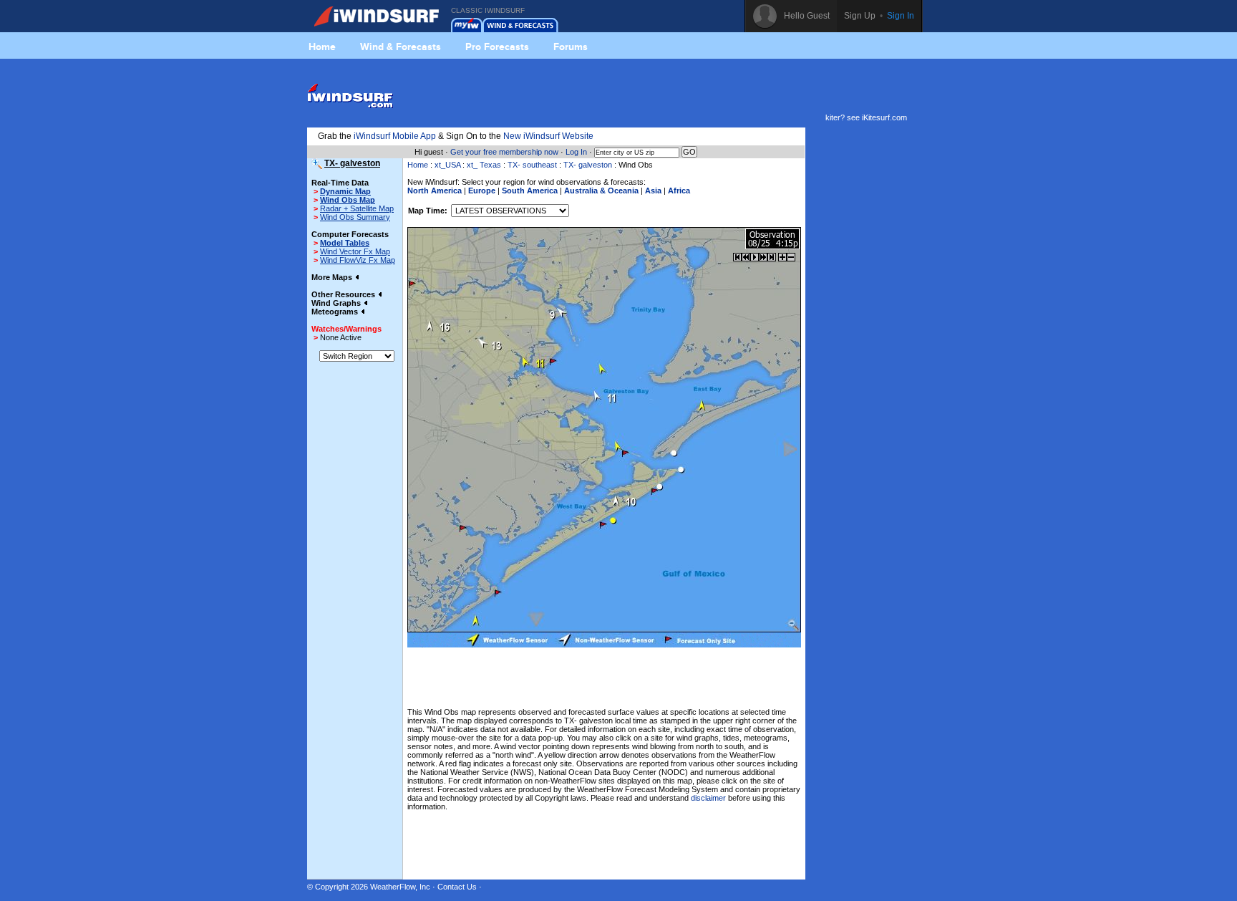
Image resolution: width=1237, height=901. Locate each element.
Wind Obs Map (347, 200)
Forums (570, 46)
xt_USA (447, 164)
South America (530, 190)
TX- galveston (587, 164)
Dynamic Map (345, 191)
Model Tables (344, 242)
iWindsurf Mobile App (395, 136)
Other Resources (344, 294)
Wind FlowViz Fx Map (357, 260)
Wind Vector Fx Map (355, 251)
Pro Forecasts (497, 46)
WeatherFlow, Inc (400, 886)
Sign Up (859, 16)
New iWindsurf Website (548, 136)
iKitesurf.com (884, 117)
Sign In (900, 16)
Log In (576, 152)
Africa (679, 190)
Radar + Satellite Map (357, 208)
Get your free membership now (504, 152)
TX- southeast (532, 164)
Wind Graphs (337, 303)
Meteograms (335, 311)
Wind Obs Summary (355, 217)
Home (322, 46)
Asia (653, 190)
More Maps (332, 277)
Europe (481, 190)
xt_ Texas (484, 164)
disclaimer (708, 798)
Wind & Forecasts (400, 46)
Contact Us (457, 886)
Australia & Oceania (601, 190)
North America (434, 190)
